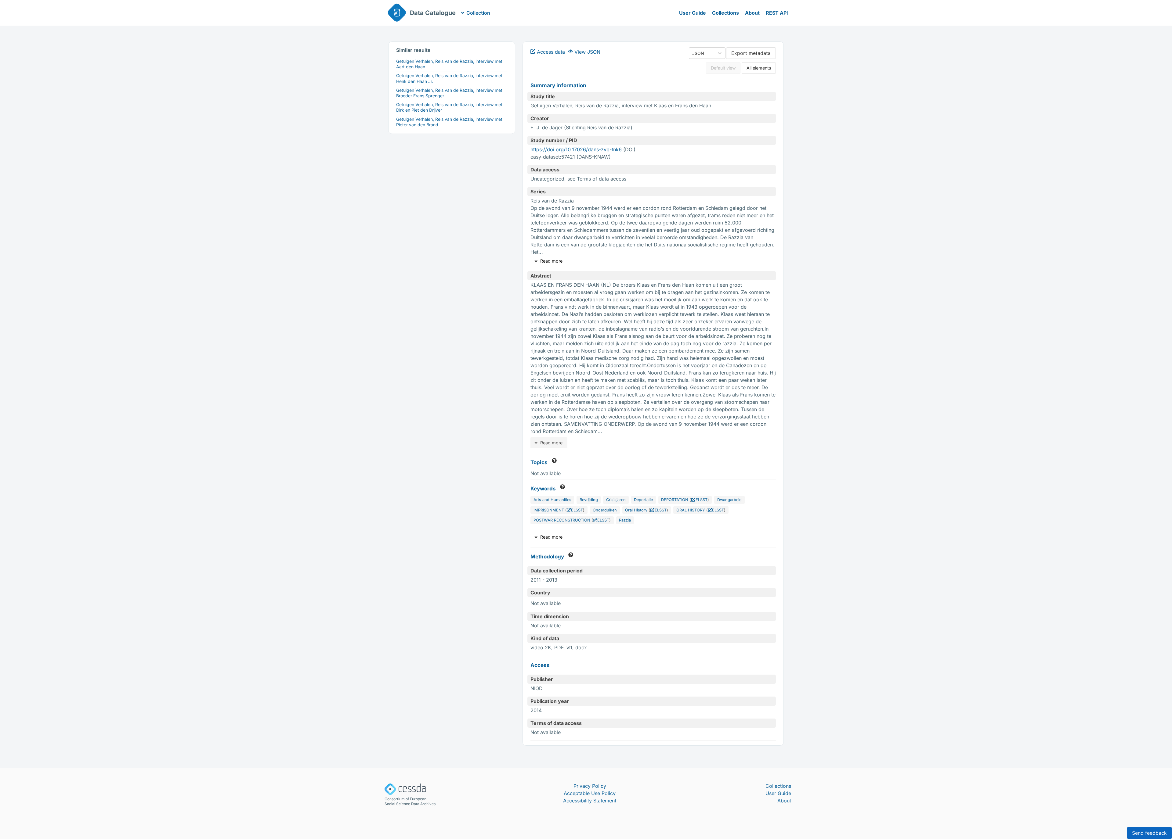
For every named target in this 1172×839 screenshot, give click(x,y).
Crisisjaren (616, 499)
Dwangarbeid (729, 499)
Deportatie (643, 499)
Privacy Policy (589, 786)
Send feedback (1149, 833)
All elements (759, 67)
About (752, 13)
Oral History (636, 510)
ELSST (701, 499)
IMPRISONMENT (549, 510)
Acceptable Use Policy (590, 793)
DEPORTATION (674, 499)
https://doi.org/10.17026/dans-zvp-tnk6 (576, 149)
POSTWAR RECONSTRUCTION (562, 520)
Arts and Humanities (552, 499)
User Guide (692, 13)
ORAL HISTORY (690, 510)
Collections (725, 13)
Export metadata (751, 53)
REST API (777, 13)
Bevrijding (589, 499)
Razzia (625, 520)
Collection (478, 13)
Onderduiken (605, 510)
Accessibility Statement (589, 801)
